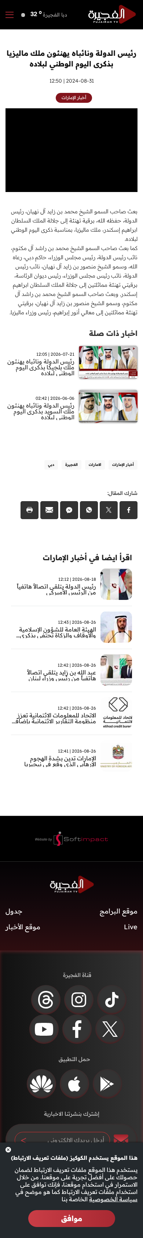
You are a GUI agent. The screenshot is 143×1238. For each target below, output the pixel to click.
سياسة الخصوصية (113, 1199)
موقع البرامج (119, 911)
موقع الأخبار (23, 927)
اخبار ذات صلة (113, 333)
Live (131, 927)
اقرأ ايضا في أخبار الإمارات (87, 557)
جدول (14, 911)
